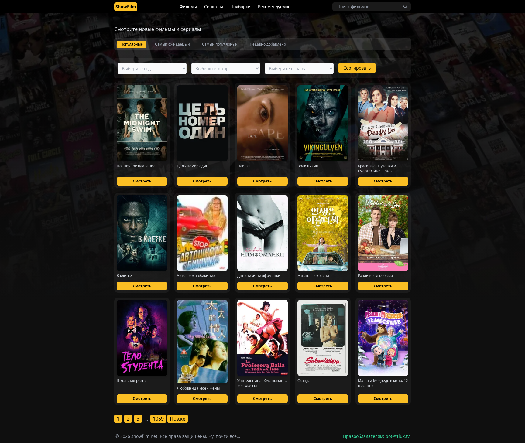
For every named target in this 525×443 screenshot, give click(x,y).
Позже (177, 418)
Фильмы (188, 6)
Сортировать (357, 68)
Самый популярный (220, 44)
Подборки (240, 6)
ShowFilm (125, 6)
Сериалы (213, 6)
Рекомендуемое (274, 6)
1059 (158, 418)
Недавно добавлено (268, 44)
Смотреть (142, 181)
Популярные (131, 44)
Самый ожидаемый (172, 44)
